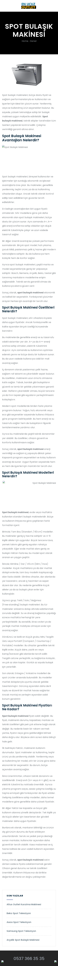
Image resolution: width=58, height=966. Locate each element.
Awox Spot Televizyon (19, 922)
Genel (33, 41)
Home (25, 41)
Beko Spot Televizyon (19, 913)
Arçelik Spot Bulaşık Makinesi (23, 940)
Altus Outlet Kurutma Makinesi (24, 904)
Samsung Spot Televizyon (21, 931)
